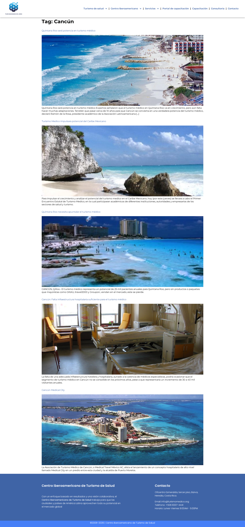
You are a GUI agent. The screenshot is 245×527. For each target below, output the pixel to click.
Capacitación (200, 8)
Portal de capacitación (175, 8)
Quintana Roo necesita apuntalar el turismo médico (71, 211)
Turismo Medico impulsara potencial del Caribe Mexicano (74, 121)
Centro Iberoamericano (124, 8)
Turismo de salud (94, 8)
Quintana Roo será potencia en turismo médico (68, 30)
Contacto (233, 8)
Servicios (150, 8)
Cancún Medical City (53, 390)
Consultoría (217, 8)
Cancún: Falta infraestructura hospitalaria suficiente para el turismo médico (84, 299)
